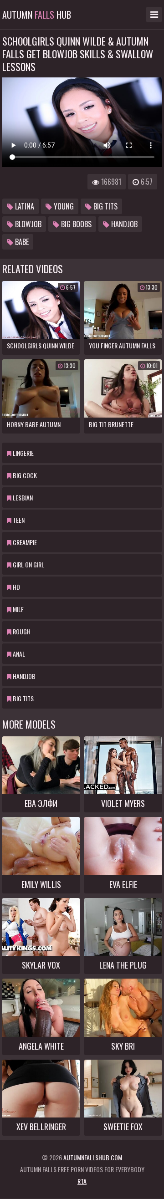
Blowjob (27, 224)
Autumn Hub (36, 14)
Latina (23, 206)
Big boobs (75, 224)
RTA (82, 1181)
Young (63, 206)
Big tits (105, 206)
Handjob (123, 224)
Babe (21, 241)
